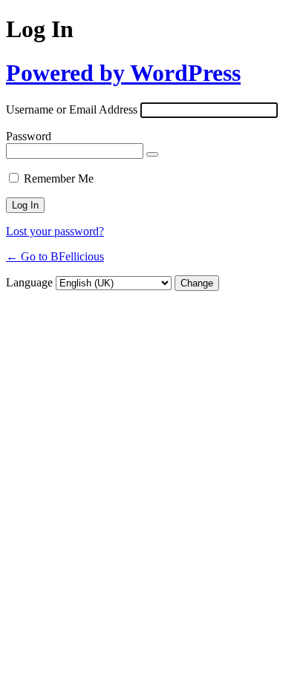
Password (28, 136)
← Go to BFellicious (55, 256)
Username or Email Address (71, 109)
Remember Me (59, 178)
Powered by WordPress (123, 72)
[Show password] (152, 154)
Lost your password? (55, 231)
